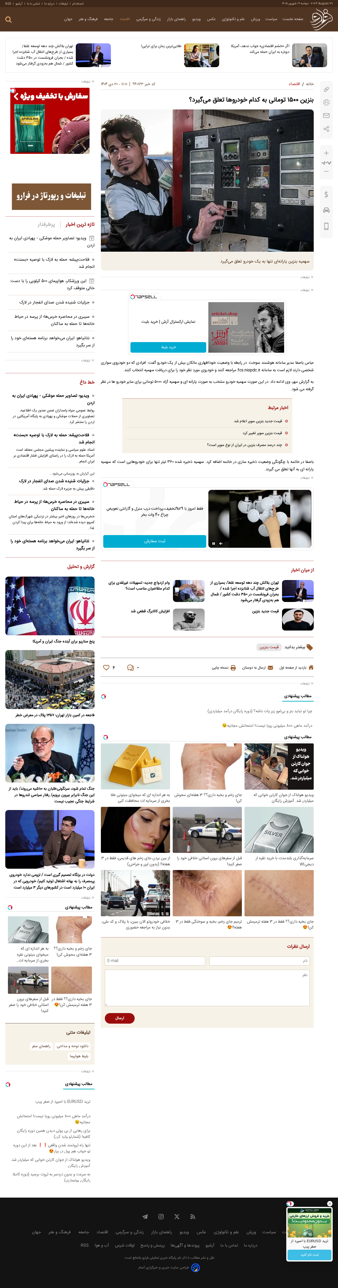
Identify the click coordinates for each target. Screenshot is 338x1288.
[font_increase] (326, 153)
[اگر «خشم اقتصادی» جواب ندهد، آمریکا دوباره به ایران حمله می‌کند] (309, 55)
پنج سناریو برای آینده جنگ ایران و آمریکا (63, 641)
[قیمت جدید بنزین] (298, 620)
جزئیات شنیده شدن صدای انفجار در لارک (54, 302)
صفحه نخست (293, 19)
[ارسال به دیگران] (326, 115)
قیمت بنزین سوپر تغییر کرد (262, 433)
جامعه (109, 19)
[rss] (193, 1216)
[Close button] (329, 1203)
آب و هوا (102, 1245)
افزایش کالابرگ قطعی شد (150, 611)
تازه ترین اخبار (80, 225)
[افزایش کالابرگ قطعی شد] (189, 620)
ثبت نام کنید (310, 1255)
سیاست (271, 19)
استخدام (78, 4)
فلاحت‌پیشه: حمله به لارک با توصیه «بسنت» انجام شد (54, 439)
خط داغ (87, 383)
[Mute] (221, 543)
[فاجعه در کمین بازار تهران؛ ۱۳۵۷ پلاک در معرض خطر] (50, 679)
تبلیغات (63, 4)
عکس (212, 19)
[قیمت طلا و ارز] (326, 196)
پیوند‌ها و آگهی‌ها (185, 1245)
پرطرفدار (46, 225)
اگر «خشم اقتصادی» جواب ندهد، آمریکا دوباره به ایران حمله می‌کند (260, 49)
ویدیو (197, 19)
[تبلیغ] (51, 196)
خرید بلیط (168, 347)
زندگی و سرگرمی (149, 19)
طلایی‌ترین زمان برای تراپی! (161, 46)
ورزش (255, 19)
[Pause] (213, 543)
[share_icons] (326, 128)
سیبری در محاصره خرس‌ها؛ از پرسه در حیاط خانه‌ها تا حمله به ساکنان (55, 320)
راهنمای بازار (177, 19)
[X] (177, 1216)
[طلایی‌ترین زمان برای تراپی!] (201, 55)
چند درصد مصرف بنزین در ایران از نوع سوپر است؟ (244, 445)
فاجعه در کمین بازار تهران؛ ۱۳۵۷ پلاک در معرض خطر (55, 715)
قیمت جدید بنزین (265, 611)
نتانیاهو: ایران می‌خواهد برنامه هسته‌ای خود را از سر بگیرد (53, 545)
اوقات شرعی (125, 1245)
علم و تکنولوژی (234, 19)
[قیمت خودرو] (326, 211)
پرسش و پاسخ (152, 1245)
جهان (68, 19)
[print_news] (326, 102)
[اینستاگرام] (161, 1216)
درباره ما (49, 4)
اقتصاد (125, 19)
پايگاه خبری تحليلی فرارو (158, 1258)
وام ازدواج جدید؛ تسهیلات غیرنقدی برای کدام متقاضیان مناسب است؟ (139, 586)
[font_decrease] (326, 171)
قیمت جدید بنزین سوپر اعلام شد (258, 421)
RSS (8, 4)
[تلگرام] (145, 1216)
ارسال (119, 1018)
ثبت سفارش (154, 541)
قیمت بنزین (269, 647)
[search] (8, 19)
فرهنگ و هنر (89, 19)
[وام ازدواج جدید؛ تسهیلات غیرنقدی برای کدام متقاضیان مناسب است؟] (189, 591)
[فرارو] (321, 19)
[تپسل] (132, 297)
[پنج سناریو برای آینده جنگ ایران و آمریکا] (50, 606)
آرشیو (19, 4)
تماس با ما (33, 4)
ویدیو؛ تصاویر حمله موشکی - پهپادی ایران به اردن (53, 399)
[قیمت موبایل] (326, 227)
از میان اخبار (302, 570)
